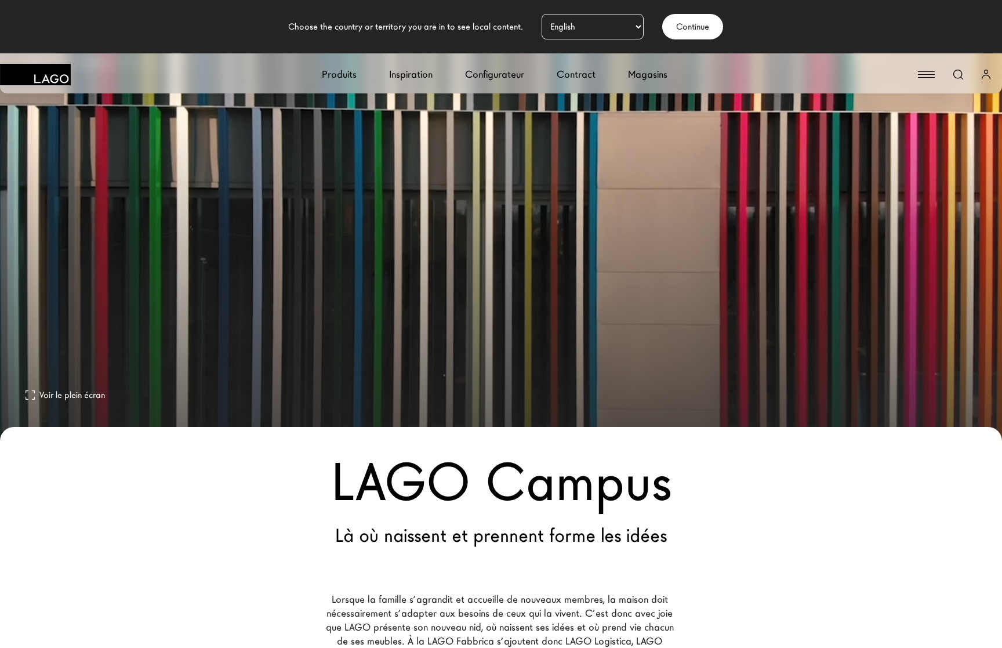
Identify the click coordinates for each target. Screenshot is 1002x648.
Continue (692, 26)
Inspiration (411, 74)
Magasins (647, 74)
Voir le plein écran (72, 395)
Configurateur (494, 74)
